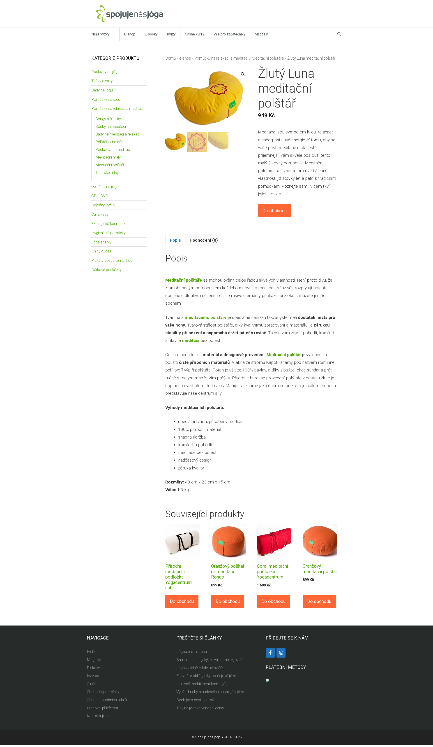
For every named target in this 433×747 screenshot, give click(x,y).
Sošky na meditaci (110, 126)
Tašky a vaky (102, 81)
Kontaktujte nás (100, 716)
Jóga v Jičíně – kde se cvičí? (199, 667)
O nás (91, 684)
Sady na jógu (102, 90)
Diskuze (93, 667)
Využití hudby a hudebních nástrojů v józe (210, 691)
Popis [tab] (175, 240)
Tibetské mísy (107, 172)
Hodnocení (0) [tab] (204, 240)
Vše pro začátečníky (229, 34)
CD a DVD (99, 196)
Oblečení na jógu (104, 186)
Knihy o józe (101, 251)
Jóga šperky (101, 242)
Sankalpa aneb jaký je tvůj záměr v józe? (209, 659)
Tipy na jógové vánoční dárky (200, 708)
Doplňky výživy (103, 205)
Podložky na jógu (105, 71)
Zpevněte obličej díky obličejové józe (206, 675)
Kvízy (171, 34)
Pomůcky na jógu (105, 99)
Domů (170, 58)
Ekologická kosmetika (109, 223)
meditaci (190, 340)
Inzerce (93, 675)
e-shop (185, 58)
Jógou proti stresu (191, 651)
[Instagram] (281, 653)
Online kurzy (194, 34)
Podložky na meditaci (113, 149)
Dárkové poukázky (106, 269)
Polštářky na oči (108, 142)
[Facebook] (270, 653)
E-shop (129, 34)
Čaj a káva (99, 214)
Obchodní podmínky (103, 691)
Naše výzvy (100, 34)
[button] (243, 74)
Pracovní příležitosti (103, 708)
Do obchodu (275, 210)
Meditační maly (108, 157)
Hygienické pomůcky (108, 233)
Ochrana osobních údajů (107, 700)
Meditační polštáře (268, 58)
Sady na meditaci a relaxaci (117, 134)
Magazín (261, 34)
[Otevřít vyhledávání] (339, 34)
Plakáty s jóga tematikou (111, 260)
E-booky (151, 34)
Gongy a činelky (108, 119)
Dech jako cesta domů (195, 700)
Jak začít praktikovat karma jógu (203, 684)
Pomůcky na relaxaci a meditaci (221, 58)
